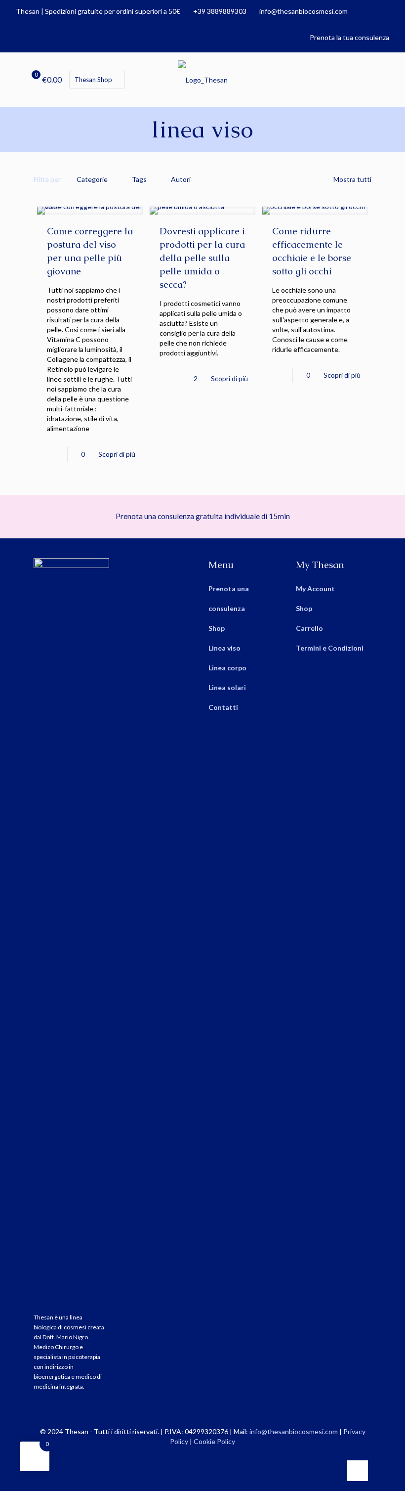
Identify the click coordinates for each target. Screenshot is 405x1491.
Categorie (92, 179)
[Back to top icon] (357, 1470)
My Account (315, 588)
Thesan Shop (93, 80)
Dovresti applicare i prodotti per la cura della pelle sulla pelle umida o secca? (202, 258)
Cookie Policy (214, 1441)
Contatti (223, 707)
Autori (181, 179)
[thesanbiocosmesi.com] (202, 79)
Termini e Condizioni (330, 648)
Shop (216, 628)
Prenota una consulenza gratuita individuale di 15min (203, 516)
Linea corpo (227, 667)
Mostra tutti (352, 179)
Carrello (309, 628)
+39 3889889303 (219, 11)
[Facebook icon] (197, 1455)
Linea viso (224, 648)
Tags (139, 179)
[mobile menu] (396, 79)
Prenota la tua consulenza (349, 37)
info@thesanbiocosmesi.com (303, 11)
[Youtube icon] (218, 1455)
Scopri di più (116, 454)
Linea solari (227, 687)
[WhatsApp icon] (187, 1455)
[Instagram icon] (207, 1455)
